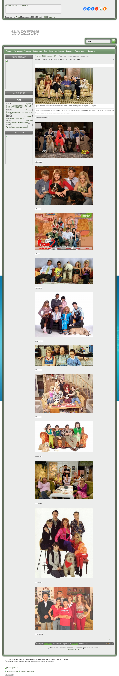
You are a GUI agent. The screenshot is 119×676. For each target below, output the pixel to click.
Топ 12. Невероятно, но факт (16, 127)
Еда (45, 51)
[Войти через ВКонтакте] (89, 9)
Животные (53, 51)
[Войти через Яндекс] (96, 9)
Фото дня (69, 51)
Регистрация (72, 649)
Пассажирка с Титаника (14, 118)
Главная (9, 51)
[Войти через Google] (101, 9)
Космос (61, 51)
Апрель (50, 56)
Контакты (51, 17)
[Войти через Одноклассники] (105, 9)
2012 (44, 56)
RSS (45, 17)
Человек (27, 51)
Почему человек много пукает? (17, 123)
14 (55, 56)
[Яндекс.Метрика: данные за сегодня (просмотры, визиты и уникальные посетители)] (11, 671)
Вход (79, 649)
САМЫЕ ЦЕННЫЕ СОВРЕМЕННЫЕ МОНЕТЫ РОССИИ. (18, 107)
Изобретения (37, 51)
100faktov (74, 644)
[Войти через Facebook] (92, 9)
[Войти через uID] (85, 9)
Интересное (18, 51)
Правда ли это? (80, 51)
